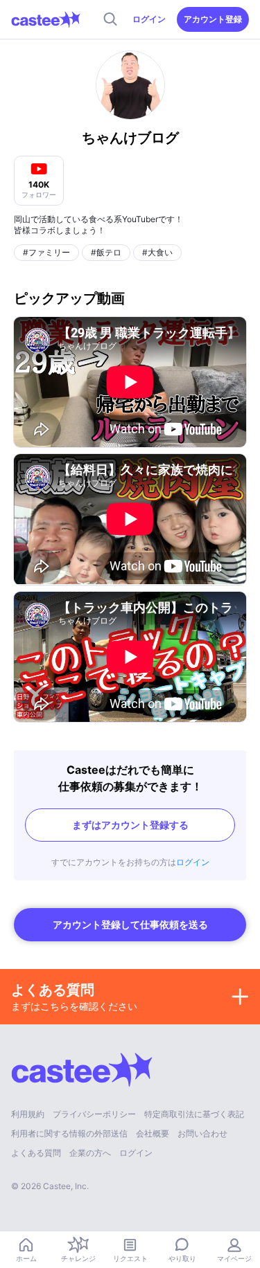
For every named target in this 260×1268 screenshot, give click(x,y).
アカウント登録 (213, 19)
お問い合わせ (202, 1133)
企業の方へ (90, 1153)
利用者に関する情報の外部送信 (69, 1133)
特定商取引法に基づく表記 (194, 1114)
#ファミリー (46, 252)
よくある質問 (36, 1153)
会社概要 (152, 1133)
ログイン (149, 19)
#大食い (157, 252)
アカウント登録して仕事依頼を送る (130, 924)
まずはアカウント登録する (130, 825)
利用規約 (27, 1114)
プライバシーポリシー (94, 1114)
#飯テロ (106, 252)
